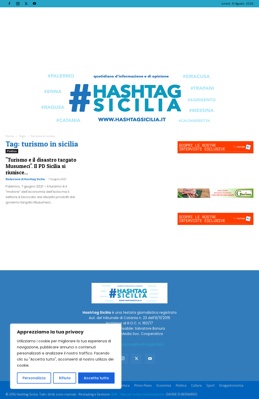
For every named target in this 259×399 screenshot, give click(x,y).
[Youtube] (34, 3)
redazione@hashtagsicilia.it (140, 344)
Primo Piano (143, 386)
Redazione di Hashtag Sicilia (25, 179)
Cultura (196, 386)
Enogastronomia (231, 386)
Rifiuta (65, 378)
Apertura (123, 386)
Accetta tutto (96, 378)
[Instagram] (17, 3)
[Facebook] (9, 3)
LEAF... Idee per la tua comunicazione (137, 394)
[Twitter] (26, 3)
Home (10, 136)
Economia (164, 386)
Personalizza (34, 378)
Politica (12, 151)
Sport (210, 386)
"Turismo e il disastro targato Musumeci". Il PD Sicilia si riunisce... (41, 166)
